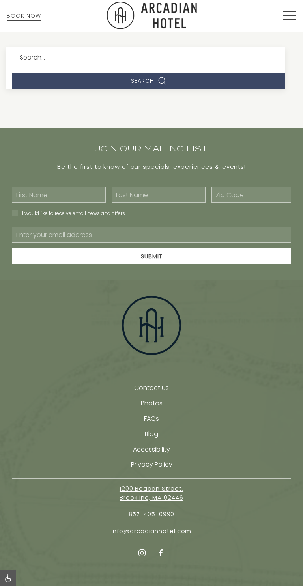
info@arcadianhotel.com (152, 531)
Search (142, 81)
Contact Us (151, 387)
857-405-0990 (152, 514)
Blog (151, 434)
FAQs (151, 418)
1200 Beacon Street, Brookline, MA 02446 (151, 493)
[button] (289, 16)
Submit (151, 256)
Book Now (24, 16)
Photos (152, 403)
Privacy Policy (151, 464)
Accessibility (151, 449)
